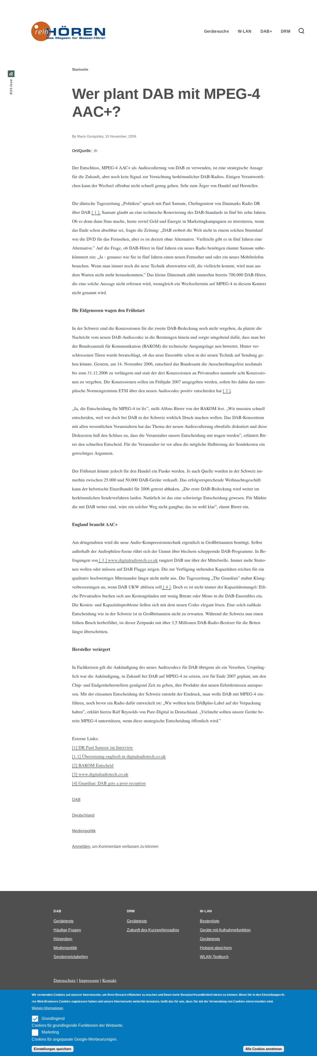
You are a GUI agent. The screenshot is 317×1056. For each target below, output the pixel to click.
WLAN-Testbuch (214, 957)
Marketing (50, 1032)
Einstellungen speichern (52, 1049)
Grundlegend (53, 1018)
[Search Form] (301, 31)
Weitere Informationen (47, 1008)
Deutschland (83, 815)
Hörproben (62, 939)
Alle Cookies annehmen (263, 1049)
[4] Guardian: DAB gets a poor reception (109, 783)
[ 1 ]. (96, 212)
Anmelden (81, 846)
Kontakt (109, 980)
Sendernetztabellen (70, 957)
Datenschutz (64, 980)
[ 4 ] (166, 587)
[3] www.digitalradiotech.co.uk (100, 774)
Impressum (89, 980)
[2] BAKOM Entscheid (92, 765)
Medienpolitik (84, 831)
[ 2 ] (227, 390)
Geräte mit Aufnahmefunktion (225, 930)
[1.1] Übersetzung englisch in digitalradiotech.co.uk (119, 756)
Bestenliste (209, 921)
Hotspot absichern (216, 948)
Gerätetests (63, 921)
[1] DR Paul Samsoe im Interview (102, 747)
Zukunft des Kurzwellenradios (153, 930)
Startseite (80, 69)
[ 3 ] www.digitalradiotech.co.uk (128, 560)
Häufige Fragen (67, 930)
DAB (76, 800)
